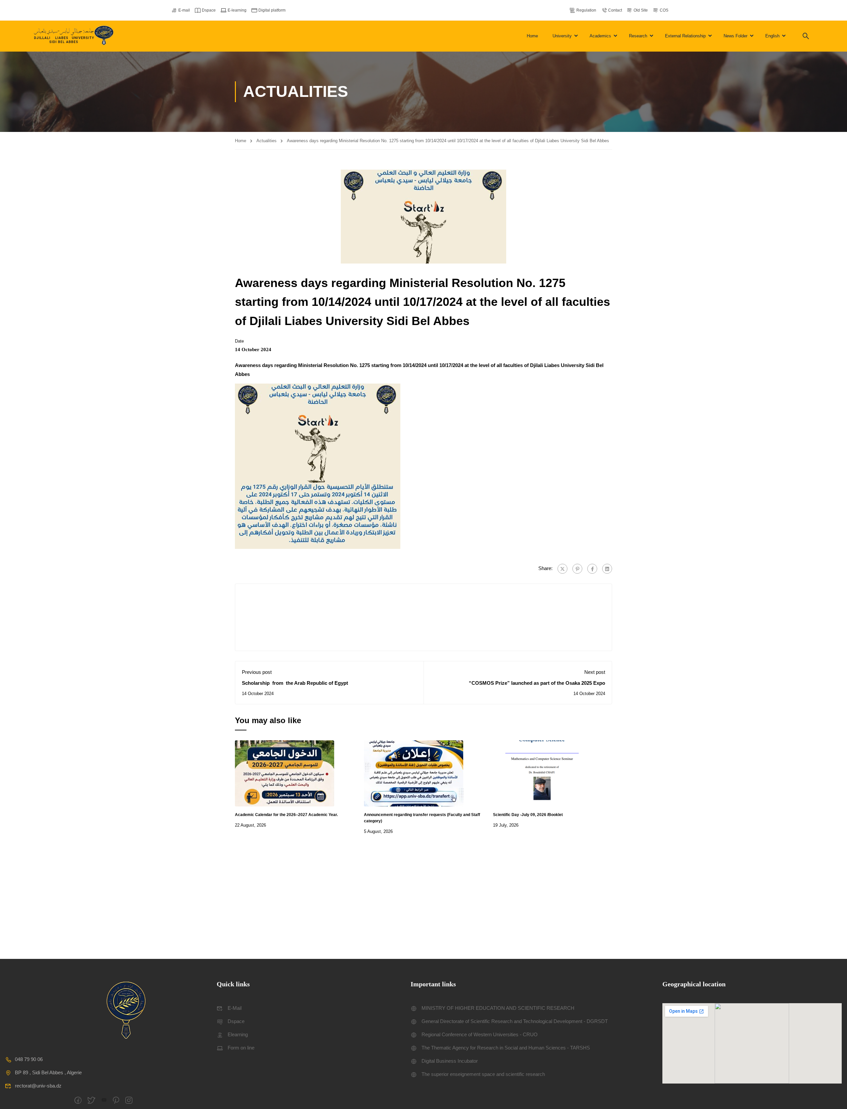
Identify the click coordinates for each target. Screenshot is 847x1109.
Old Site (641, 10)
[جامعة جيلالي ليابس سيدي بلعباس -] (74, 36)
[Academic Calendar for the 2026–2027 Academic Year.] (284, 773)
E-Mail (235, 1008)
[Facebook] (592, 569)
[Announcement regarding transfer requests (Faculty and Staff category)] (413, 773)
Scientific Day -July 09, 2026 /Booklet (528, 814)
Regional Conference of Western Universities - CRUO (480, 1034)
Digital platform (272, 10)
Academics (600, 35)
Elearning (238, 1034)
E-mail (184, 10)
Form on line (241, 1047)
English (772, 35)
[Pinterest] (577, 569)
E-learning (237, 10)
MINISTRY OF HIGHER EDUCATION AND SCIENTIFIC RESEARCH (498, 1008)
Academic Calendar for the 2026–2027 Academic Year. (286, 814)
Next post (594, 672)
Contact (615, 10)
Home (532, 35)
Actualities (266, 140)
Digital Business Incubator (450, 1061)
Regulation (586, 10)
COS (664, 10)
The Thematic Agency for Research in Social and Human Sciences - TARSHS (506, 1047)
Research (638, 35)
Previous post (257, 672)
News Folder (735, 35)
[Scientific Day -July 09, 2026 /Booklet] (542, 773)
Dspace (209, 10)
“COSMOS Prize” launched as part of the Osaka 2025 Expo (537, 683)
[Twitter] (562, 569)
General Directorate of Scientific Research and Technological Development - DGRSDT (515, 1021)
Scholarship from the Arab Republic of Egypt (295, 683)
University (562, 35)
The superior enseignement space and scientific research (483, 1074)
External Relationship (685, 35)
